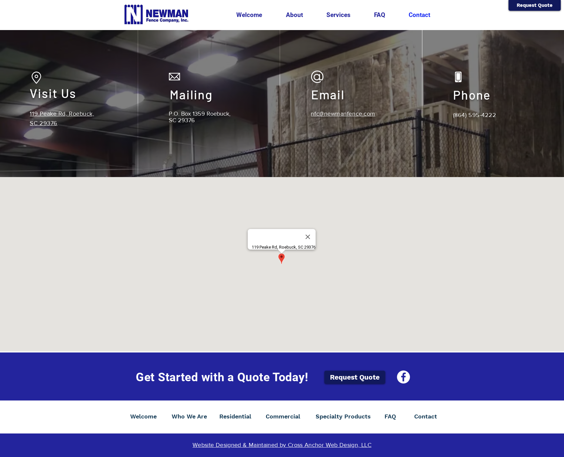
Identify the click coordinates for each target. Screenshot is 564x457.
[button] (294, 15)
